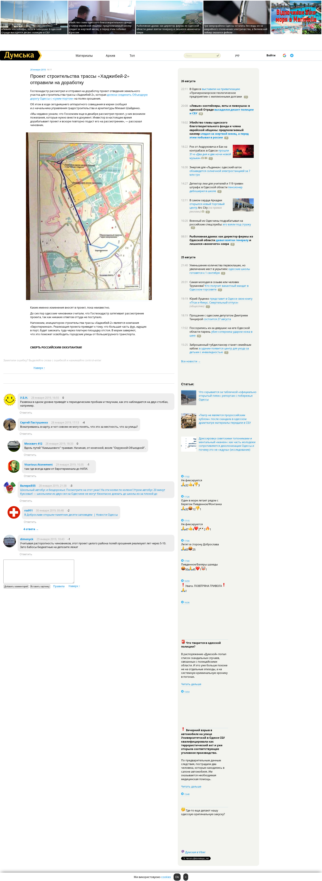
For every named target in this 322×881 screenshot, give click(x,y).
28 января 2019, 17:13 (65, 422)
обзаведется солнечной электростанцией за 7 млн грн (220, 172)
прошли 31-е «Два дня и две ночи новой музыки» (210, 154)
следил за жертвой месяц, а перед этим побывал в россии (219, 135)
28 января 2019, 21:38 (53, 486)
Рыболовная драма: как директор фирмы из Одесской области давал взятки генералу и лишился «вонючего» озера (168, 29)
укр (237, 55)
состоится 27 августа (217, 319)
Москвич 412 (33, 443)
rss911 (28, 510)
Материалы (84, 55)
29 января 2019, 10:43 (50, 539)
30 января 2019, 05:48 (50, 510)
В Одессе (196, 89)
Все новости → (191, 361)
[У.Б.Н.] (9, 405)
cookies (166, 877)
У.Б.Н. (24, 398)
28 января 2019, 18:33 (59, 443)
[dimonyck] (9, 546)
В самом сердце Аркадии (206, 200)
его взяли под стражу (237, 224)
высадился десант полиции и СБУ (222, 111)
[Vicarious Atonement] (14, 472)
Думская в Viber (195, 852)
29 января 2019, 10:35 (70, 464)
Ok (177, 877)
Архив (110, 55)
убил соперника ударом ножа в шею (221, 333)
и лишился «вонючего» (220, 242)
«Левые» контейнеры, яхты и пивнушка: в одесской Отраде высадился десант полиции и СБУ (31, 30)
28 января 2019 (38, 69)
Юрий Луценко (200, 298)
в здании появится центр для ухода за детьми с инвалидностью (219, 350)
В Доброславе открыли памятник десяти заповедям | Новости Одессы (71, 515)
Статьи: (187, 383)
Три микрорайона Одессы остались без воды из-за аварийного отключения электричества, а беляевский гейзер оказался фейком (235, 29)
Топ (132, 55)
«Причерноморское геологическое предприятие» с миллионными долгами (216, 94)
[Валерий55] (9, 493)
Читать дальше (191, 684)
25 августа (188, 257)
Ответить (26, 412)
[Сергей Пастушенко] (9, 430)
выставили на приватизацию (221, 89)
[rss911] (14, 518)
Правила (59, 586)
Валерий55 (28, 486)
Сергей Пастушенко (34, 422)
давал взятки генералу (232, 240)
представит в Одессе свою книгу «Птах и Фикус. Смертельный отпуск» (221, 300)
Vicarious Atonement (38, 464)
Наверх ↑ (39, 368)
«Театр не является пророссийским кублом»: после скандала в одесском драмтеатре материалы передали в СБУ (225, 418)
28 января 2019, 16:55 (45, 398)
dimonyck (26, 539)
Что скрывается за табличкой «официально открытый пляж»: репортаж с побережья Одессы (227, 395)
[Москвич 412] (14, 451)
